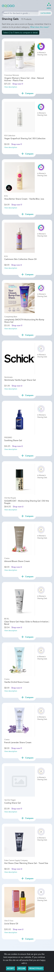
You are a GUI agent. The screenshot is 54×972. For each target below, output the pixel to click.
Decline (21, 968)
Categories (46, 13)
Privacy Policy (36, 968)
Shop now (17, 83)
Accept (10, 968)
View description (10, 87)
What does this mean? (39, 27)
